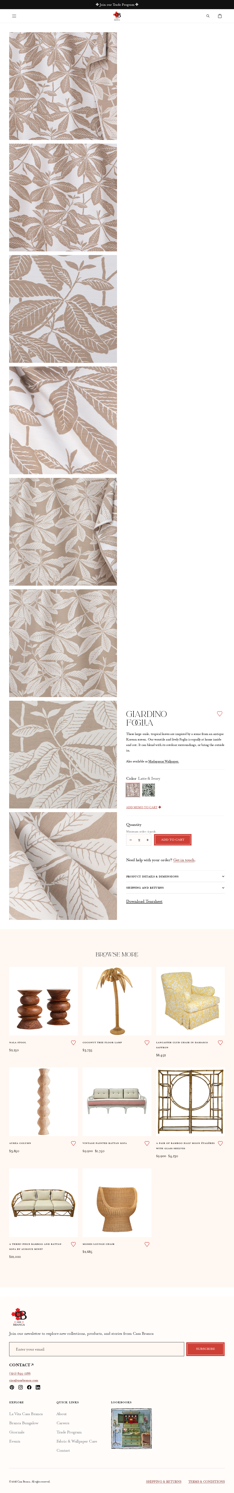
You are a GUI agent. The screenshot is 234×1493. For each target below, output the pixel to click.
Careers (62, 1423)
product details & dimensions (152, 876)
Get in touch (183, 860)
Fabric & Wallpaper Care (76, 1441)
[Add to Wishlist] (220, 714)
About (61, 1413)
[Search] (208, 16)
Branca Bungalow (23, 1423)
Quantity (133, 824)
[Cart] (220, 16)
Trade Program (69, 1432)
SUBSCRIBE (205, 1349)
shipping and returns (145, 887)
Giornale (16, 1432)
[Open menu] (14, 16)
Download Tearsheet (144, 901)
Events (14, 1441)
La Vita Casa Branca (26, 1413)
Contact (63, 1450)
